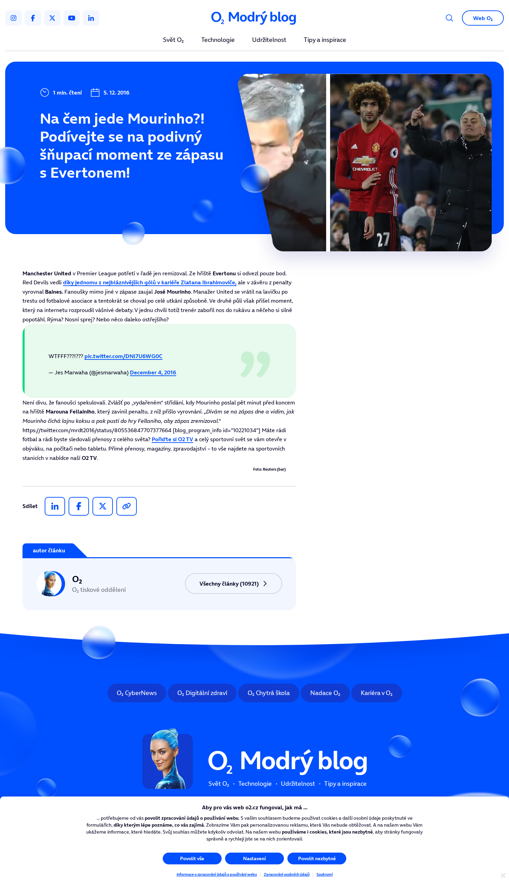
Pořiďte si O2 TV (172, 439)
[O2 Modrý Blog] (254, 18)
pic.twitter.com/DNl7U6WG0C (123, 356)
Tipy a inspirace (325, 40)
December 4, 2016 (153, 372)
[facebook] (33, 18)
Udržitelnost (269, 40)
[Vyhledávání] (449, 18)
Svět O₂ (173, 40)
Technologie (218, 40)
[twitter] (52, 18)
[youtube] (71, 18)
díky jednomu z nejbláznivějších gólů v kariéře (149, 282)
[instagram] (13, 18)
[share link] (126, 506)
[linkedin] (91, 18)
